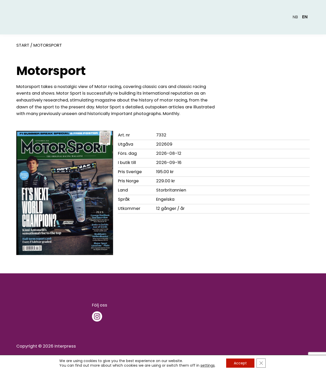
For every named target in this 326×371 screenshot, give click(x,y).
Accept (240, 363)
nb (295, 17)
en (305, 17)
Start (22, 45)
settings (207, 365)
